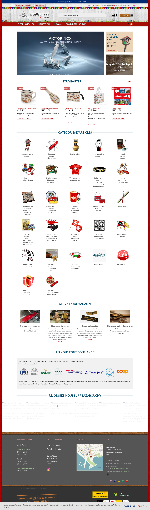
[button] (126, 15)
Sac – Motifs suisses (94, 108)
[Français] (92, 5)
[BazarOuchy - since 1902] (33, 14)
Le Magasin (58, 24)
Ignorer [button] (89, 2)
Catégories (29, 24)
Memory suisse (116, 108)
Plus (129, 81)
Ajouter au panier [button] (24, 118)
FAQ (107, 455)
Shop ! (20, 24)
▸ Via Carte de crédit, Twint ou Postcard (118, 463)
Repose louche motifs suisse (49, 108)
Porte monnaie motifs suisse (73, 108)
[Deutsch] (94, 5)
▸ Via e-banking (111, 466)
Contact (82, 24)
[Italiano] (96, 5)
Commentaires (71, 24)
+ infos (60, 341)
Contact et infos (112, 445)
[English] (89, 5)
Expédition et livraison (114, 452)
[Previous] (109, 42)
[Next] (130, 42)
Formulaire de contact (54, 449)
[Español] (98, 5)
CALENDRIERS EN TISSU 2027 (68, 59)
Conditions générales (113, 450)
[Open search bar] (129, 24)
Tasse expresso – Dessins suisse (26, 108)
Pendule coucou (44, 24)
